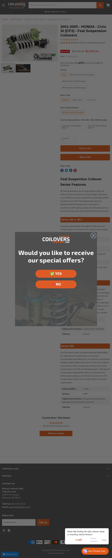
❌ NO (56, 284)
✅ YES (56, 274)
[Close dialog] (93, 235)
